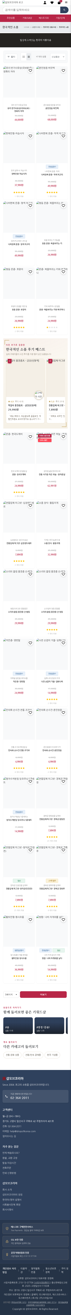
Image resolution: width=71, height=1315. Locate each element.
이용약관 (23, 1270)
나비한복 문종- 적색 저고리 (52, 175)
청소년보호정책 (50, 1270)
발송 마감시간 (9, 1163)
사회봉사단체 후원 (11, 1205)
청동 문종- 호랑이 (19, 309)
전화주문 (6, 1168)
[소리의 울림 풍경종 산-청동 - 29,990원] (52, 585)
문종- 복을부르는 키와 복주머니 (52, 309)
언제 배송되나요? (10, 1153)
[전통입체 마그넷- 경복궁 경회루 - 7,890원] (52, 861)
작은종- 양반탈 (19, 682)
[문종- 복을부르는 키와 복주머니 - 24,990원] (52, 283)
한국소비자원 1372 (18, 1302)
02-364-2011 (19, 1097)
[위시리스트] (30, 70)
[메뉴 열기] (66, 2)
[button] (52, 2)
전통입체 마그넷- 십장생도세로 (18, 543)
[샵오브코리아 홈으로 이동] (12, 2)
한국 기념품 (52, 1055)
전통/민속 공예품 (33, 1055)
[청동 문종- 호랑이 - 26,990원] (19, 283)
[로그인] (45, 2)
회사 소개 (7, 1190)
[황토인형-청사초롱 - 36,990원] (19, 931)
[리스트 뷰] (23, 56)
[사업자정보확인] (42, 1283)
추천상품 (11, 18)
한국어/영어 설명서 (11, 1200)
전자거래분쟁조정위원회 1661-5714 (42, 1302)
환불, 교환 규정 (9, 1158)
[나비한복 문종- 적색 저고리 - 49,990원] (52, 147)
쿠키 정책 (64, 1270)
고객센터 (7, 1109)
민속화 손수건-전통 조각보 (19, 750)
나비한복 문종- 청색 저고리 (19, 244)
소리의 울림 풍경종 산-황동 (19, 612)
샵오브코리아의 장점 (12, 1195)
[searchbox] (31, 10)
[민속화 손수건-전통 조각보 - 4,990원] (19, 724)
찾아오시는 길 (9, 1136)
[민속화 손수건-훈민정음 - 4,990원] (52, 724)
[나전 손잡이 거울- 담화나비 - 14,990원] (52, 654)
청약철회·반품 (35, 1270)
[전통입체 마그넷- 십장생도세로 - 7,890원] (19, 517)
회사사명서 (7, 1210)
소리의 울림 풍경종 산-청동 (52, 612)
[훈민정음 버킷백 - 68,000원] (52, 82)
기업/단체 (60, 18)
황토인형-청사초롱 (19, 958)
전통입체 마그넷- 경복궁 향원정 (52, 819)
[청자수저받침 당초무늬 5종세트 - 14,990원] (19, 792)
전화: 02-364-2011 (11, 1126)
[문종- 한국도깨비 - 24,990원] (19, 448)
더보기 (43, 994)
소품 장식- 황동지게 (52, 543)
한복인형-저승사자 (19, 174)
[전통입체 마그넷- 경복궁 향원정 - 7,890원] (52, 792)
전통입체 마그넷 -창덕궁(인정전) (19, 889)
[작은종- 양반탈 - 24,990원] (19, 654)
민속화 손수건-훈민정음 (52, 750)
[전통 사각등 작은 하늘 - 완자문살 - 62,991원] (52, 448)
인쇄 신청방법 (9, 1173)
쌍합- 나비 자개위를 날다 (52, 958)
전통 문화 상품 (12, 1055)
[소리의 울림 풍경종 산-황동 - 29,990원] (19, 585)
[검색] (64, 10)
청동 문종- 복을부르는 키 (52, 243)
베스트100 (44, 18)
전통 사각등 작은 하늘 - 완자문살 (52, 474)
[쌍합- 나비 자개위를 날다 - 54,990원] (52, 931)
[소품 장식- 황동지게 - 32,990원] (52, 517)
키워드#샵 (27, 18)
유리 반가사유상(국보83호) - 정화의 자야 (19, 109)
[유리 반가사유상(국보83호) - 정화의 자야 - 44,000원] (19, 82)
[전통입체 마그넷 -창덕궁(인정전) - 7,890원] (19, 861)
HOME (26, 27)
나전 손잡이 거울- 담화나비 (52, 682)
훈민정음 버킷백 (51, 108)
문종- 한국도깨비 (19, 474)
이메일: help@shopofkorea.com (19, 1131)
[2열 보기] (28, 56)
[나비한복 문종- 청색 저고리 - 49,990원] (19, 217)
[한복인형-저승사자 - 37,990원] (19, 147)
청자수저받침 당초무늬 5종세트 (19, 820)
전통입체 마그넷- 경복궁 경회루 (52, 889)
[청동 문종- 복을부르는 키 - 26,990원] (52, 217)
